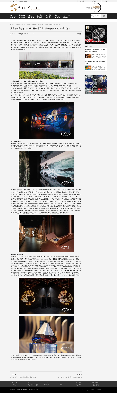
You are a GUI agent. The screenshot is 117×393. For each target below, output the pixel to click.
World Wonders (67, 15)
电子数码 (39, 17)
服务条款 (79, 383)
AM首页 (15, 383)
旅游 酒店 (31, 17)
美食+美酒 (22, 24)
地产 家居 (48, 15)
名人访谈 (57, 17)
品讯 (17, 24)
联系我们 (46, 383)
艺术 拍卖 (40, 15)
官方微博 (114, 388)
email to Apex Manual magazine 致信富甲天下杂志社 (88, 389)
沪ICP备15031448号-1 (33, 389)
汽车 (11, 15)
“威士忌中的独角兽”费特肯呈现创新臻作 (69, 377)
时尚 (29, 15)
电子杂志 (65, 17)
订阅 (62, 383)
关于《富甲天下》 (33, 383)
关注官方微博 (80, 1)
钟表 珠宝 (22, 15)
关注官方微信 (93, 1)
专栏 (56, 15)
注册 (101, 1)
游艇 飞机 (13, 17)
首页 (13, 24)
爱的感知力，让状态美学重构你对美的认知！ (24, 377)
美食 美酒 (22, 17)
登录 (105, 1)
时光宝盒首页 (96, 383)
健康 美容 (48, 17)
